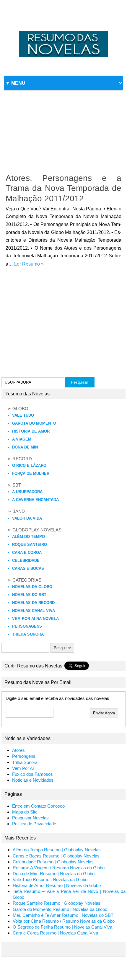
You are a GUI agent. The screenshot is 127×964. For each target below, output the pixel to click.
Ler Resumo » (29, 263)
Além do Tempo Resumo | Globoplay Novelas (57, 849)
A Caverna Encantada (35, 499)
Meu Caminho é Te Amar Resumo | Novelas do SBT (63, 915)
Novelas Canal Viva (33, 610)
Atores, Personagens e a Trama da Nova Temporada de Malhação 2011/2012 (63, 188)
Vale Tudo (23, 415)
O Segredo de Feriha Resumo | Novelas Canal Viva (62, 927)
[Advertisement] (63, 123)
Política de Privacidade (34, 823)
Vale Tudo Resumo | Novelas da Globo (50, 879)
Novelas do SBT (29, 595)
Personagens (27, 626)
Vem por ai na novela (35, 618)
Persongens (23, 756)
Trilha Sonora (28, 634)
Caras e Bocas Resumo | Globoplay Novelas (56, 856)
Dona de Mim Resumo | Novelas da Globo (54, 873)
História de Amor (31, 431)
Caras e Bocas (28, 568)
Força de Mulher (30, 473)
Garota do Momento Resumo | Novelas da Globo (60, 909)
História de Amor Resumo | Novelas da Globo (57, 885)
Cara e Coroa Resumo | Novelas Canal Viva (55, 933)
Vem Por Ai (23, 768)
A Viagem (21, 439)
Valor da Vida (27, 518)
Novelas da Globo (32, 587)
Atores (18, 750)
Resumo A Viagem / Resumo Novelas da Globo (59, 867)
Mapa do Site (25, 812)
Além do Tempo (28, 536)
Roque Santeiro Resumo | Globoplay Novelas (56, 903)
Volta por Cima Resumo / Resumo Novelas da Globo (64, 921)
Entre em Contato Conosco (38, 806)
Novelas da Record (33, 602)
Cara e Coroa (27, 552)
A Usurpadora (27, 492)
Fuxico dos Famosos (32, 774)
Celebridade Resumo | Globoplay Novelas (53, 862)
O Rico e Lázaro (29, 465)
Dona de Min (25, 447)
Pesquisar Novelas (30, 818)
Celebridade (26, 560)
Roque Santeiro (29, 544)
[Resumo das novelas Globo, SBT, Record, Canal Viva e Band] (63, 30)
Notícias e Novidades (32, 780)
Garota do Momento (34, 423)
